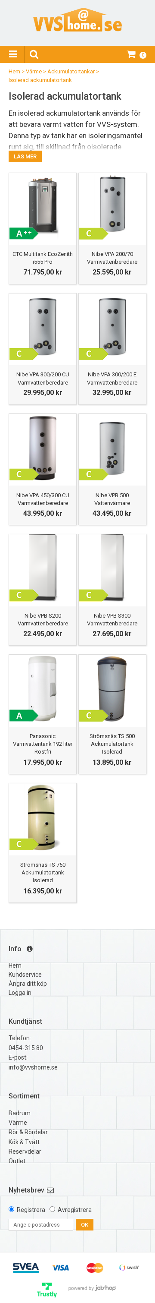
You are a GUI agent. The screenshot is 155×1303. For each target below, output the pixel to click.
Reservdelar (25, 1151)
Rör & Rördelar (28, 1132)
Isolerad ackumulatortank (40, 80)
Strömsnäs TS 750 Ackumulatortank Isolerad (42, 872)
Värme (34, 71)
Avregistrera (75, 1209)
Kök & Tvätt (24, 1142)
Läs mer (25, 156)
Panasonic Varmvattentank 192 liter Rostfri (42, 744)
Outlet (17, 1161)
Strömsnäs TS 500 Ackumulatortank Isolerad (112, 744)
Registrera (31, 1209)
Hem (14, 71)
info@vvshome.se (33, 1067)
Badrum (20, 1113)
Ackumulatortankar (71, 71)
